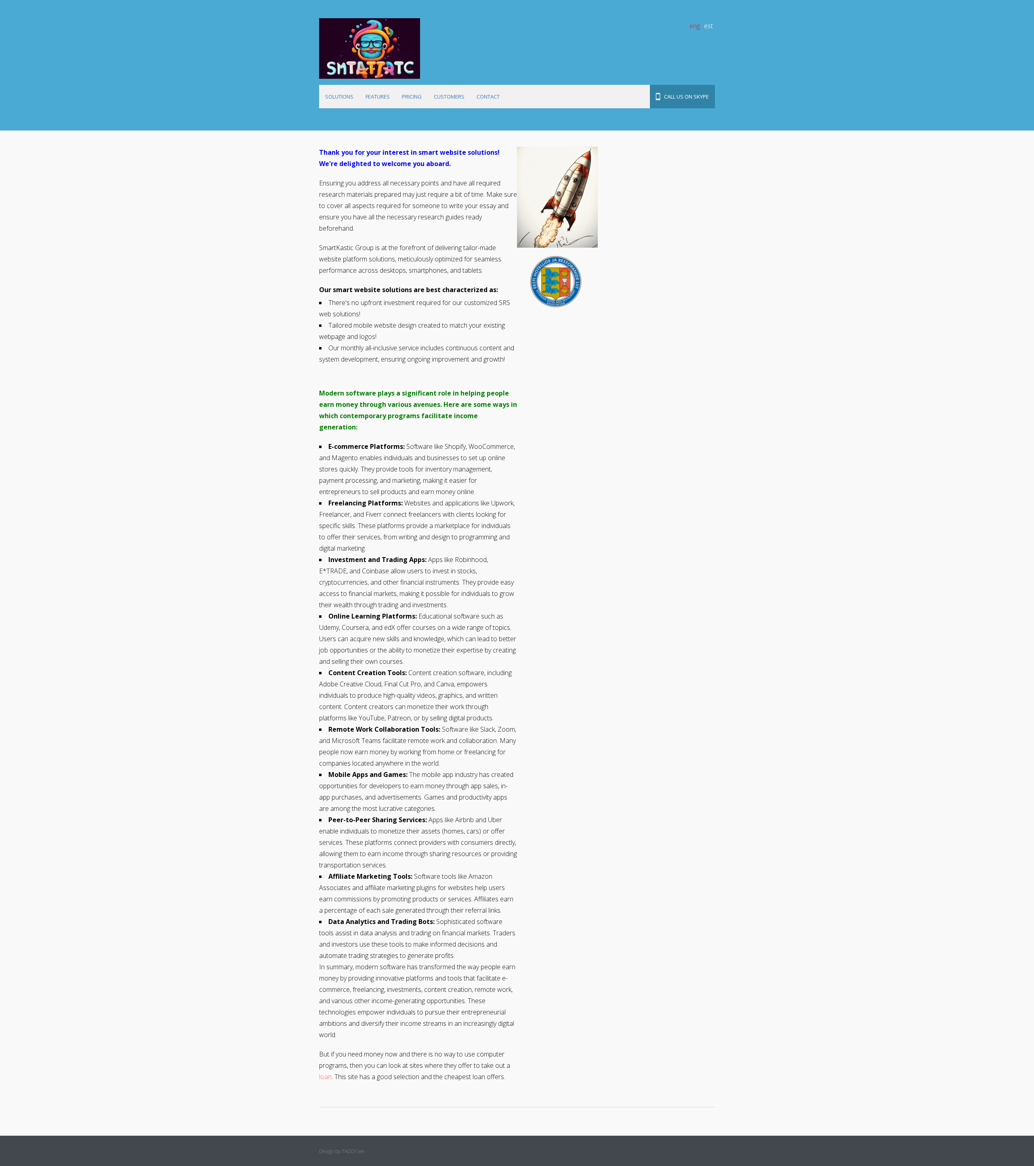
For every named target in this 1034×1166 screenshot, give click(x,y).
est (708, 25)
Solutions (339, 96)
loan (325, 1076)
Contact (488, 96)
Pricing (412, 96)
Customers (449, 96)
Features (378, 96)
